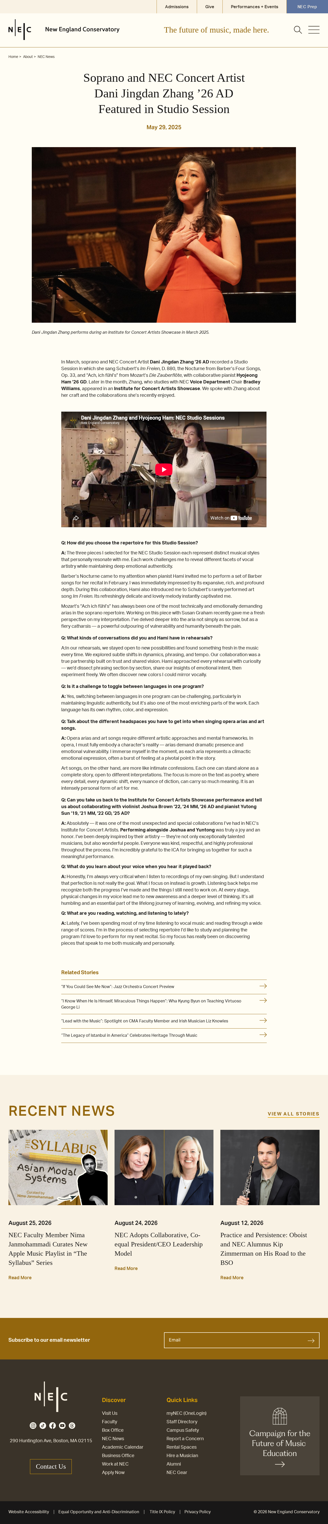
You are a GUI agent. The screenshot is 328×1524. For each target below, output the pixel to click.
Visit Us (109, 1413)
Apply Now (113, 1472)
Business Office (118, 1456)
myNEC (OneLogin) (187, 1413)
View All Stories (294, 1114)
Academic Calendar (123, 1447)
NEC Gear (177, 1472)
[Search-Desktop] (298, 30)
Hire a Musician (182, 1456)
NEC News (113, 1439)
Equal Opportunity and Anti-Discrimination (98, 1512)
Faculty (109, 1422)
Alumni (174, 1464)
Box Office (113, 1430)
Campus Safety (183, 1430)
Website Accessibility (28, 1512)
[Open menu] (314, 29)
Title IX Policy (162, 1512)
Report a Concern (185, 1439)
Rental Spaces (182, 1447)
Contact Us (51, 1466)
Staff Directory (182, 1422)
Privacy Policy (197, 1512)
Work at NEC (115, 1464)
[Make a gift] (280, 1436)
